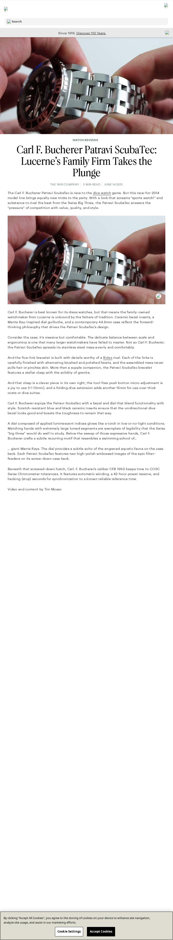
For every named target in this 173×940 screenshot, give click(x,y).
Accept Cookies (101, 931)
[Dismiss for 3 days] (165, 32)
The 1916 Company (64, 184)
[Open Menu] (6, 9)
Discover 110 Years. (91, 33)
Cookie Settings (69, 931)
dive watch (102, 193)
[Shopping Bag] (166, 9)
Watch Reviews (85, 140)
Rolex (107, 357)
